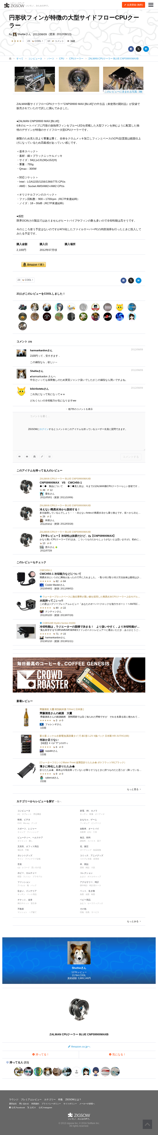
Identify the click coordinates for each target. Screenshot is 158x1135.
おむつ (83, 903)
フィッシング (33, 832)
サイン (20, 859)
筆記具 (20, 850)
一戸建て (33, 912)
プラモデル (37, 876)
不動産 (21, 909)
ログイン (44, 429)
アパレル (21, 885)
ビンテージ (96, 823)
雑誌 (87, 867)
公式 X (32, 1107)
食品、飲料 (85, 837)
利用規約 (35, 1104)
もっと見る (133, 789)
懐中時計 (84, 885)
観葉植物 (97, 850)
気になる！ (119, 1054)
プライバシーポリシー (51, 1104)
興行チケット (23, 903)
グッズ (34, 823)
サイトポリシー (70, 1104)
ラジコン (27, 876)
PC (19, 814)
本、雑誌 (84, 864)
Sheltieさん (24, 34)
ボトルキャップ (94, 876)
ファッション (24, 882)
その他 (83, 909)
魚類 (82, 894)
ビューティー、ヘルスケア (30, 837)
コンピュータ (24, 811)
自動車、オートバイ (89, 828)
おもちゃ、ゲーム (88, 819)
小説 (93, 867)
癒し (31, 841)
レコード (26, 867)
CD (19, 868)
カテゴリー (50, 1099)
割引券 (34, 903)
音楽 (20, 864)
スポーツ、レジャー (27, 828)
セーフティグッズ (95, 903)
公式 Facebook (18, 1107)
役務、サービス (92, 912)
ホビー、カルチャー (27, 873)
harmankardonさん (41, 350)
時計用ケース (95, 885)
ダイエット (22, 841)
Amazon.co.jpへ (80, 1046)
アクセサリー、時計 (89, 882)
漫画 (82, 867)
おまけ (83, 876)
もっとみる (133, 921)
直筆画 (96, 859)
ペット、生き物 (87, 891)
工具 (95, 832)
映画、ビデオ (24, 819)
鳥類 (93, 894)
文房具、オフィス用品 (28, 846)
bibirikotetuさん (39, 388)
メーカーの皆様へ (87, 1104)
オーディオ (100, 814)
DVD (20, 823)
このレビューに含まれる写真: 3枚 (123, 91)
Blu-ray (26, 823)
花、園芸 (84, 846)
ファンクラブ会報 (32, 859)
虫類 (87, 894)
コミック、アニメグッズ (91, 855)
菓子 (99, 841)
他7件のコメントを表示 (80, 409)
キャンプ (21, 832)
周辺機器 (37, 814)
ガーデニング (86, 850)
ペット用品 (32, 894)
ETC (89, 832)
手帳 (27, 850)
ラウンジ (13, 1099)
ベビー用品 (85, 900)
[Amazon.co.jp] (33, 265)
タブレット (27, 814)
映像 (91, 814)
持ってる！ (42, 1054)
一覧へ (58, 801)
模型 (19, 876)
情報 (82, 912)
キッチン (84, 814)
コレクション (86, 873)
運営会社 (13, 1104)
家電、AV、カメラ (88, 811)
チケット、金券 (25, 900)
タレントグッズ (25, 855)
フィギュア (85, 823)
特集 (60, 1099)
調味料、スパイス (87, 841)
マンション (22, 912)
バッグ (33, 885)
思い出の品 (36, 867)
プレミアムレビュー (31, 1099)
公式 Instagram (45, 1107)
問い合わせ (24, 1104)
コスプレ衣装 (86, 859)
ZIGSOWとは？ (73, 1099)
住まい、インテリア (27, 891)
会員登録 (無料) (134, 4)
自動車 (83, 832)
